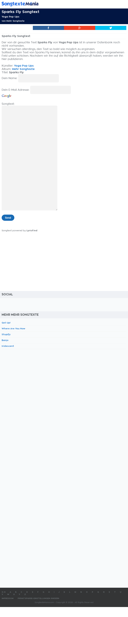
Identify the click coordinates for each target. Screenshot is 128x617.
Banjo (5, 340)
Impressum (8, 598)
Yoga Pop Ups (10, 16)
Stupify (6, 334)
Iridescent (8, 346)
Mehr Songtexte (15, 21)
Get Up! (6, 323)
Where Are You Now (13, 328)
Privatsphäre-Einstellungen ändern (38, 598)
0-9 (4, 592)
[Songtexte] (59, 4)
